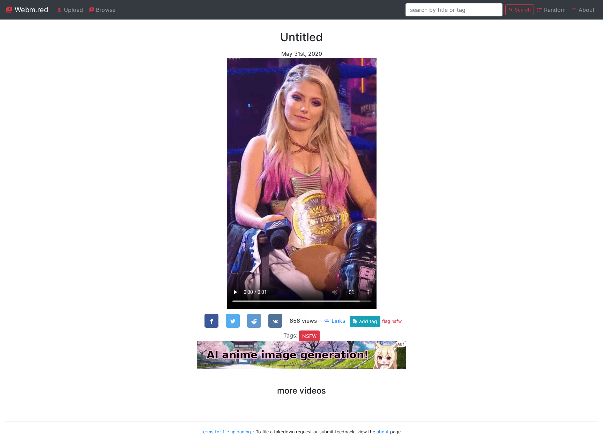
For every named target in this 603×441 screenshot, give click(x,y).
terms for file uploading (226, 431)
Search (522, 10)
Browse (105, 9)
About (586, 9)
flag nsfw (392, 321)
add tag (367, 321)
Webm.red (30, 10)
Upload (72, 9)
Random (554, 9)
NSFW (309, 336)
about (383, 431)
